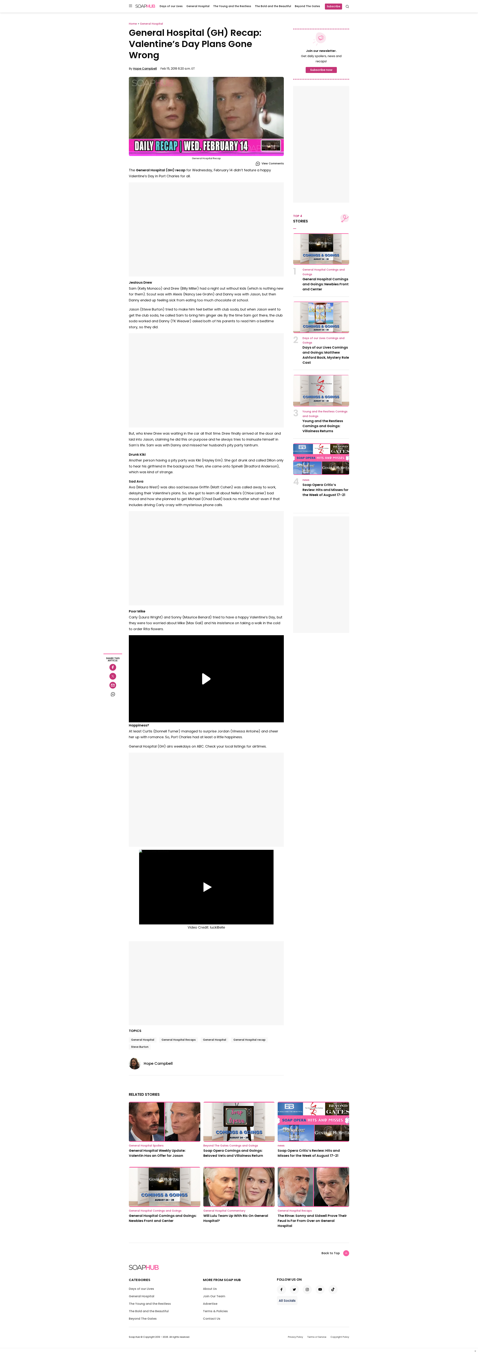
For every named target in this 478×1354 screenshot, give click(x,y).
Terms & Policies (215, 1311)
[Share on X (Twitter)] (112, 676)
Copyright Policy (339, 1337)
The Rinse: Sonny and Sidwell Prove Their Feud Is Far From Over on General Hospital (312, 1220)
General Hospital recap (249, 1040)
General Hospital (197, 6)
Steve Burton (139, 1047)
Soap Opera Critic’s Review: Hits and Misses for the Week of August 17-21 (325, 489)
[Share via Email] (112, 685)
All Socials (287, 1300)
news (305, 480)
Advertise (210, 1304)
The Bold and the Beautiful (273, 6)
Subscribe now (321, 70)
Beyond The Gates (307, 6)
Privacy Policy (295, 1337)
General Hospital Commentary (224, 1211)
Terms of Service (316, 1337)
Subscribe (333, 6)
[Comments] (112, 694)
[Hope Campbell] (136, 1063)
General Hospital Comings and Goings (155, 1211)
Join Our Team (214, 1296)
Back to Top (331, 1253)
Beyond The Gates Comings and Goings (230, 1145)
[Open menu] (130, 6)
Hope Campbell (145, 68)
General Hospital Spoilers (146, 1145)
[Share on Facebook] (112, 667)
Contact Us (211, 1318)
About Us (210, 1289)
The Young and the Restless (232, 6)
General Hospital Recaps (179, 1040)
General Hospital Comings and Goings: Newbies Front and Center (325, 284)
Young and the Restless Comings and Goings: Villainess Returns (322, 426)
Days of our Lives (171, 6)
